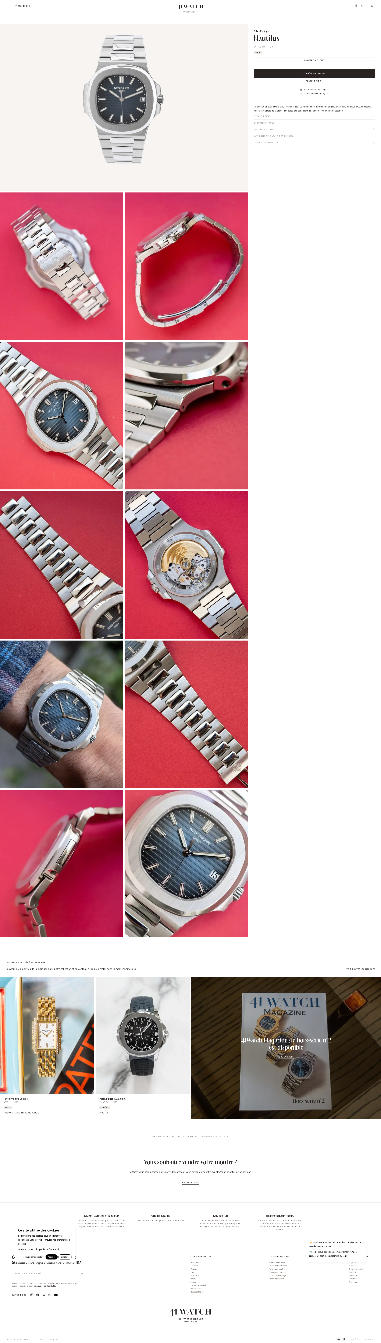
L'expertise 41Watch (198, 1285)
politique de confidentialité (45, 1286)
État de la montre (264, 129)
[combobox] (355, 1339)
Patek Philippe (177, 1136)
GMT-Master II (354, 1276)
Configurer (65, 1257)
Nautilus (192, 1136)
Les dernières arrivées (278, 1266)
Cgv (8, 1339)
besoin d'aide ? (314, 81)
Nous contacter (196, 1292)
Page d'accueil (158, 1136)
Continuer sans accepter (32, 1257)
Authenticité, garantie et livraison (274, 136)
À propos (194, 1266)
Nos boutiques (196, 1262)
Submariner (354, 1282)
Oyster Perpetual (356, 1269)
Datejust (352, 1272)
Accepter (51, 1257)
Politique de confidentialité (49, 1339)
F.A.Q (192, 1272)
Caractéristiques (264, 123)
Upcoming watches (276, 1279)
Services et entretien (266, 143)
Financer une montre (277, 1272)
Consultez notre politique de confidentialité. (38, 1249)
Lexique (193, 1282)
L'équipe (193, 1269)
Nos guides (194, 1279)
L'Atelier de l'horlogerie (278, 1276)
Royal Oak (353, 1279)
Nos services (195, 1289)
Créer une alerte (315, 73)
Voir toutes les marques (360, 969)
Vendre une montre (277, 1269)
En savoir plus (262, 116)
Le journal (194, 1276)
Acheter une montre (277, 1262)
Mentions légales (22, 1339)
